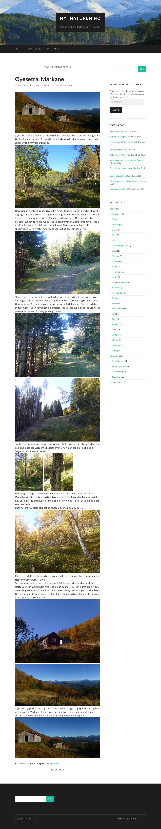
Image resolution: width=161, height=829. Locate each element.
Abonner (116, 110)
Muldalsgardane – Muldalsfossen (124, 181)
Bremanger (117, 224)
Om (47, 49)
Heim (17, 49)
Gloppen (115, 256)
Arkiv (56, 49)
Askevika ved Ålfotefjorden (122, 155)
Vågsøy (115, 340)
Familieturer (117, 361)
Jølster (115, 277)
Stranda (115, 324)
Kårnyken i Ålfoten (118, 189)
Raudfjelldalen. (116, 149)
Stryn (114, 329)
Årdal (114, 219)
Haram (115, 261)
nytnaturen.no (80, 18)
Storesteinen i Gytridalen (120, 176)
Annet (112, 209)
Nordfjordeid (117, 293)
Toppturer (116, 377)
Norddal (115, 287)
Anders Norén (132, 819)
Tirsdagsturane (33, 49)
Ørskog (115, 298)
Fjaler (114, 235)
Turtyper (114, 356)
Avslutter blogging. (118, 131)
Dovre (114, 230)
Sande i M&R (117, 308)
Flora (114, 240)
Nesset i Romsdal (119, 282)
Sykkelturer (117, 371)
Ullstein (115, 334)
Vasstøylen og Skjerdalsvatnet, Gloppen (127, 160)
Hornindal (116, 272)
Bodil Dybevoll (44, 85)
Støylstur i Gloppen (118, 136)
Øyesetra (54, 763)
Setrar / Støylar (118, 366)
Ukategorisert (116, 382)
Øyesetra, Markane (39, 79)
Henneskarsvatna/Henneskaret (123, 142)
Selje (114, 314)
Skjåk (114, 319)
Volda (114, 350)
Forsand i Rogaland (120, 245)
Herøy (114, 266)
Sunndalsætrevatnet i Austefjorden (125, 168)
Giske (114, 251)
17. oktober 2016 (24, 85)
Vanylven (116, 345)
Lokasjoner (114, 214)
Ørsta (114, 303)
